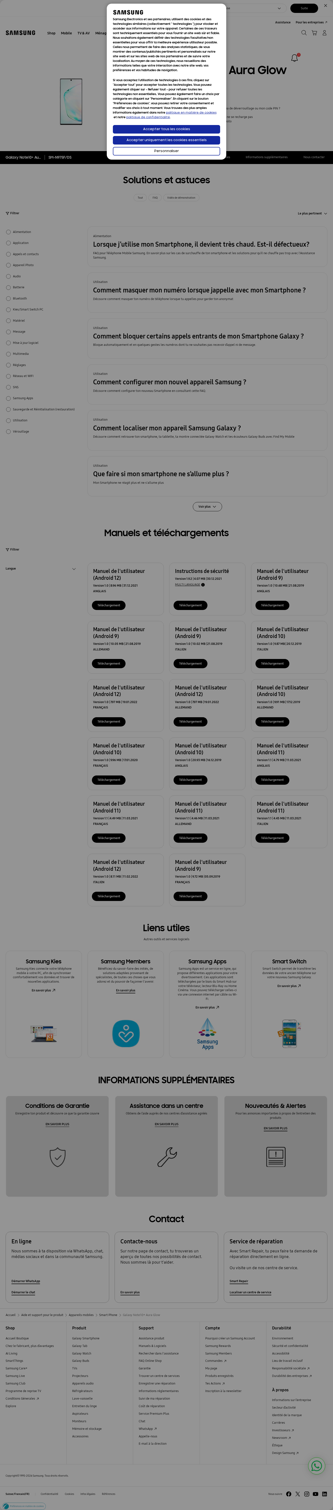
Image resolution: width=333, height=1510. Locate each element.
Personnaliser (166, 151)
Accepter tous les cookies (166, 129)
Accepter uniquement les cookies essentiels (167, 140)
